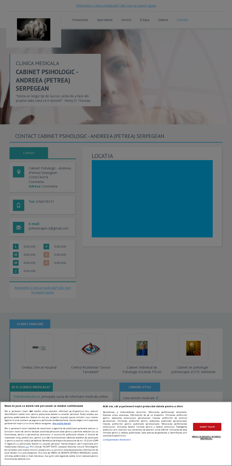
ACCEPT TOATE (207, 427)
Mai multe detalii (62, 423)
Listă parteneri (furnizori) (117, 439)
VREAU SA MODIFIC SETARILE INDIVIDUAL (206, 437)
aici (27, 446)
